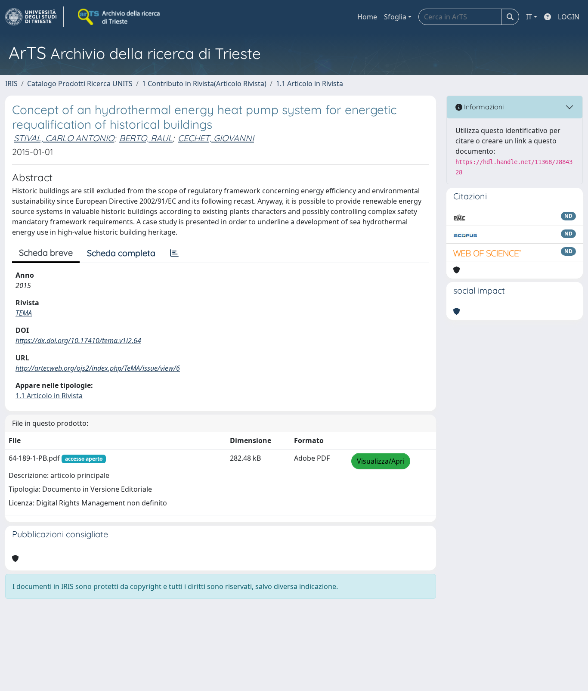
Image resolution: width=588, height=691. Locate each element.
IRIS (11, 83)
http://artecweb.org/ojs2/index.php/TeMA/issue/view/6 (97, 368)
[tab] (174, 253)
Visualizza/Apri (381, 461)
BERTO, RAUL (146, 138)
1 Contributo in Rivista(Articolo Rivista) (204, 83)
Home (367, 17)
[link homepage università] (120, 16)
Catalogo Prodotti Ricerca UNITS (80, 83)
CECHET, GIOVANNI (216, 138)
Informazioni (483, 106)
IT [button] (529, 17)
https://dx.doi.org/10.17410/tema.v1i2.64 (78, 340)
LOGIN (568, 17)
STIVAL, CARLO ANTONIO (64, 138)
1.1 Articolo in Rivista (309, 83)
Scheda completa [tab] (121, 253)
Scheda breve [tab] (46, 252)
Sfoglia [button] (395, 17)
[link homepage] (34, 16)
